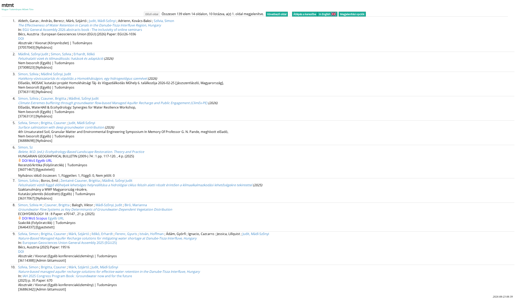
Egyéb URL (44, 160)
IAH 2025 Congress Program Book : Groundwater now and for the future (77, 276)
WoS (32, 160)
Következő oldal (276, 14)
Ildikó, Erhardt (102, 234)
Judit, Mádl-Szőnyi (102, 21)
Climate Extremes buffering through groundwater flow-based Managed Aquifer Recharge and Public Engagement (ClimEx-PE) (112, 103)
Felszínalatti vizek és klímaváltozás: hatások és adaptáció (60, 58)
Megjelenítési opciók (352, 14)
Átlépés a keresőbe (304, 14)
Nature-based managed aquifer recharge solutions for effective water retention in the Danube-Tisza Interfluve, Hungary (109, 271)
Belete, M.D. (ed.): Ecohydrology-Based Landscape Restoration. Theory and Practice (81, 151)
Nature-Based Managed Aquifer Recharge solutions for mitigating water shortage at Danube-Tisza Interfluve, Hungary (107, 238)
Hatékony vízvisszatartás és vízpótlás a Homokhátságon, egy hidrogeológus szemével (82, 78)
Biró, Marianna (136, 205)
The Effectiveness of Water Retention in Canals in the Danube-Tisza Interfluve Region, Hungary (89, 25)
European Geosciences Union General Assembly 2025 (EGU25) (70, 242)
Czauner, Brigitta (53, 98)
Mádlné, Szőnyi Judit (33, 54)
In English (324, 14)
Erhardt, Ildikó (84, 54)
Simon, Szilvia (61, 54)
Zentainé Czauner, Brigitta (80, 180)
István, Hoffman (151, 234)
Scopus (42, 218)
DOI (21, 38)
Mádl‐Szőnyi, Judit (109, 205)
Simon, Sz (25, 147)
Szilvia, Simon (164, 21)
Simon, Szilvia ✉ (30, 205)
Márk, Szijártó (79, 234)
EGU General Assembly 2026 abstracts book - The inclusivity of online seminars (82, 29)
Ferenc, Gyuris (126, 234)
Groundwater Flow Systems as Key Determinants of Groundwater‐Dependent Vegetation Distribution (95, 209)
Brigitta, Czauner (53, 123)
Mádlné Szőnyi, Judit (56, 74)
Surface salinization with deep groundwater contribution (61, 127)
